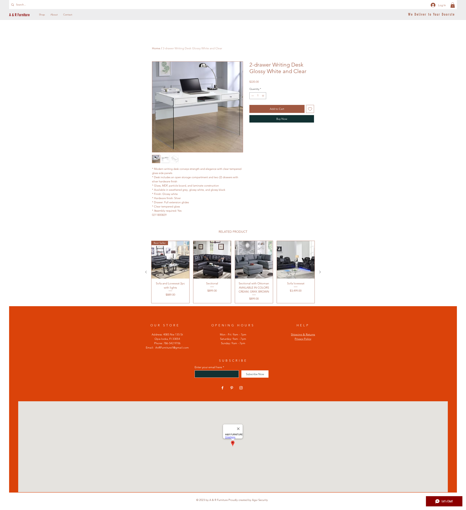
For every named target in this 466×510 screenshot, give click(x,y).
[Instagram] (241, 388)
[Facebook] (222, 388)
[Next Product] (320, 272)
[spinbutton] (257, 96)
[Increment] (263, 96)
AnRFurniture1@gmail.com (172, 347)
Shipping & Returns (303, 334)
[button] (452, 5)
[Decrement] (252, 96)
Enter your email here (208, 367)
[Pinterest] (232, 388)
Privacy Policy (303, 339)
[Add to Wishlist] (310, 109)
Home (156, 48)
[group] (233, 272)
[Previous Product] (146, 272)
